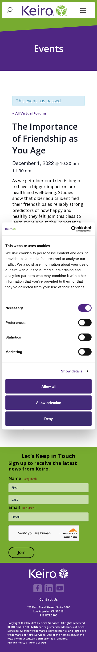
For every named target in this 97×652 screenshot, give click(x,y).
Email (21, 507)
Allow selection (48, 402)
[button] (83, 10)
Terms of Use (37, 642)
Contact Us (48, 599)
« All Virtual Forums (29, 113)
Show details (71, 371)
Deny (48, 419)
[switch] (85, 322)
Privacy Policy (16, 642)
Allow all (48, 386)
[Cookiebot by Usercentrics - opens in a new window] (71, 229)
